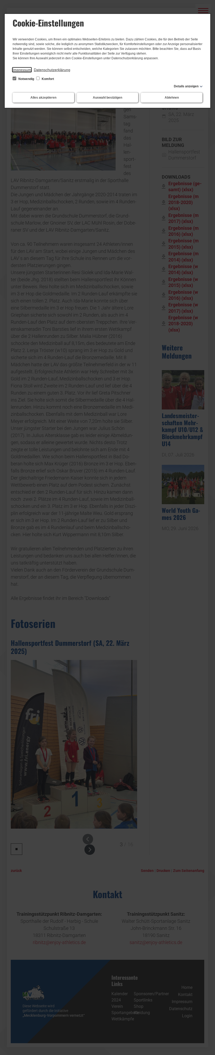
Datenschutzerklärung (52, 70)
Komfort (47, 79)
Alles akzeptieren (43, 97)
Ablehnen (172, 97)
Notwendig (26, 79)
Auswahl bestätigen (107, 97)
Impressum (22, 70)
